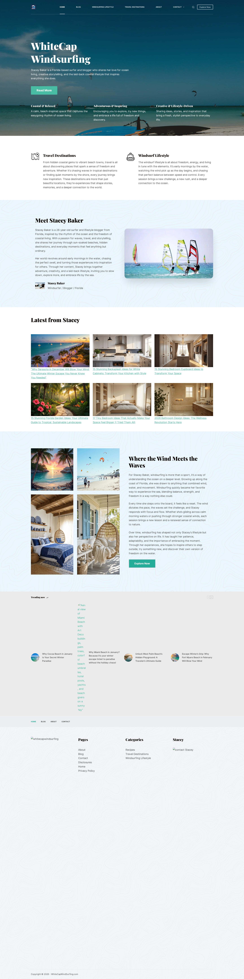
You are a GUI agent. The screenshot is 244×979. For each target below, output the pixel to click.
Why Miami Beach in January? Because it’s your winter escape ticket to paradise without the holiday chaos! (104, 657)
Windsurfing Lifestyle (103, 7)
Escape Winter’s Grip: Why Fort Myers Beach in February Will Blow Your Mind (197, 657)
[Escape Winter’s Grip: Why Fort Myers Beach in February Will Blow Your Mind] (175, 657)
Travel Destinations (134, 7)
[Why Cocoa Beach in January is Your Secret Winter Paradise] (35, 657)
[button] (169, 253)
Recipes (130, 749)
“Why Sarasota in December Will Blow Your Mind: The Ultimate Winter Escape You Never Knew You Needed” (60, 373)
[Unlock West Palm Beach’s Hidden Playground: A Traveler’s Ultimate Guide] (128, 657)
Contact (177, 7)
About (159, 7)
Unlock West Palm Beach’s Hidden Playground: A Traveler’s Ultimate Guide (148, 657)
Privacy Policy (86, 770)
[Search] (193, 7)
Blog (78, 7)
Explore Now (205, 7)
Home (62, 7)
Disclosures (85, 762)
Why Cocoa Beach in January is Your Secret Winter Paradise (57, 657)
